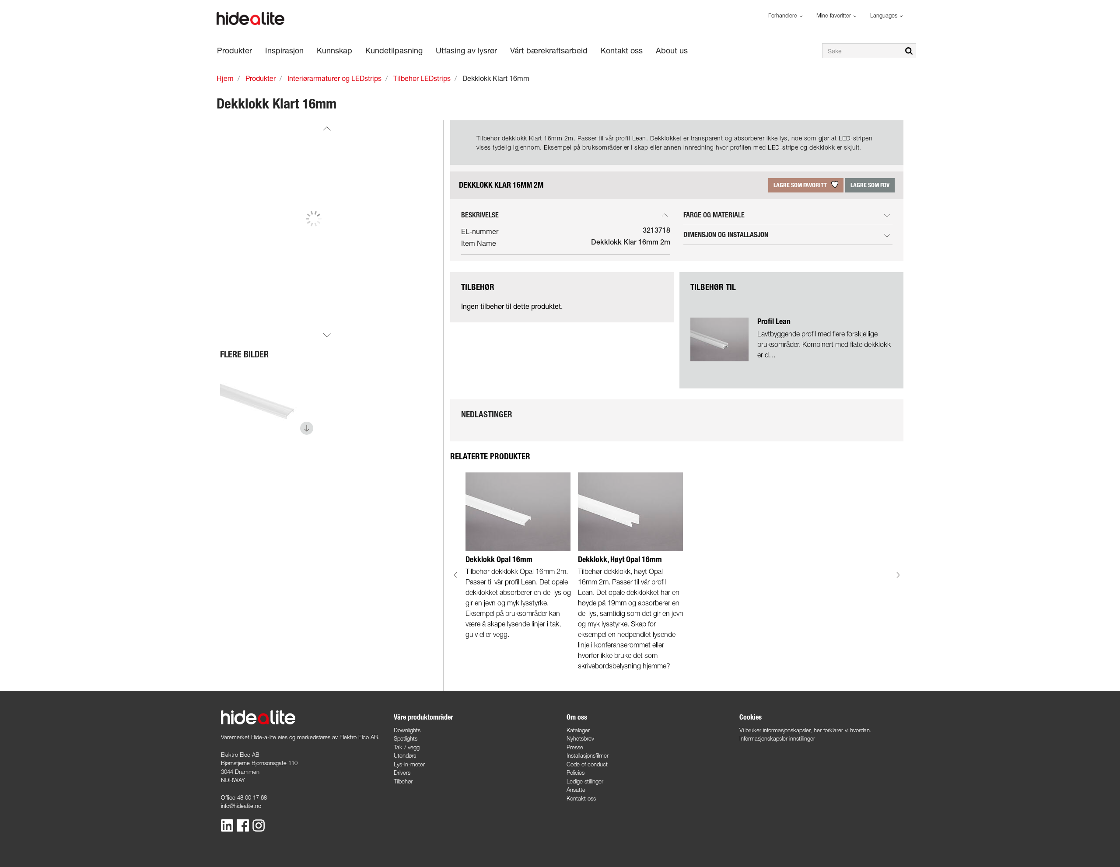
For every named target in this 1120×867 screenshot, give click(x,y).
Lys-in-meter (409, 764)
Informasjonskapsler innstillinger (777, 738)
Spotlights (405, 738)
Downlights (407, 730)
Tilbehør (403, 781)
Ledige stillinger (585, 781)
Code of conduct (587, 764)
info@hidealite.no (241, 805)
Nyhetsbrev (580, 738)
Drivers (402, 772)
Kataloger (578, 730)
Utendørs (405, 755)
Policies (575, 772)
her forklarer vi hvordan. (843, 730)
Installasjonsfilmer (588, 755)
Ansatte (576, 789)
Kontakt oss (581, 798)
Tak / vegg (407, 747)
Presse (575, 747)
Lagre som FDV (869, 185)
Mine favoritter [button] (834, 15)
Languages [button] (884, 15)
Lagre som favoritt (801, 185)
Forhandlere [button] (783, 15)
